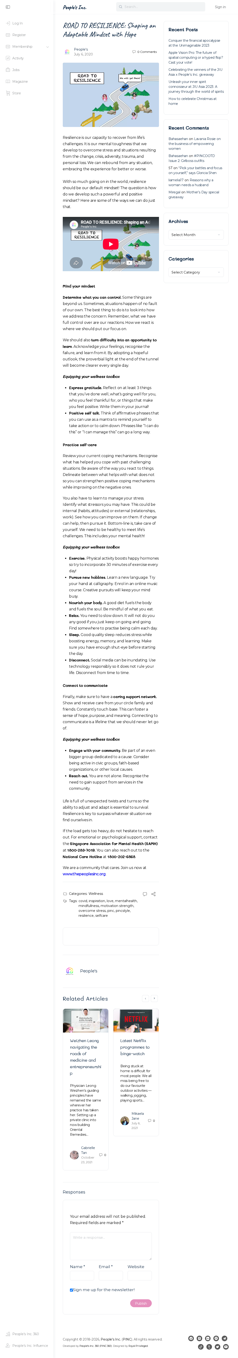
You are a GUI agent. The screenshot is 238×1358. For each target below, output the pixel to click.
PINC (127, 1339)
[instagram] (199, 1338)
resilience (86, 915)
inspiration (97, 901)
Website (136, 1266)
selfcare (101, 915)
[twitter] (217, 1347)
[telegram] (224, 1338)
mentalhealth (126, 901)
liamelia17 (176, 180)
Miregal (174, 192)
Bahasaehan (178, 139)
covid (83, 901)
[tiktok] (201, 1347)
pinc (110, 911)
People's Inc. (74, 7)
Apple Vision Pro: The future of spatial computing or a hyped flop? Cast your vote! (196, 58)
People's (81, 49)
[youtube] (226, 1347)
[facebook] (191, 1338)
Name (77, 1266)
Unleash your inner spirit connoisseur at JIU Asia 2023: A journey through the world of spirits (196, 87)
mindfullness (89, 906)
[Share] (153, 895)
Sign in (220, 7)
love (110, 901)
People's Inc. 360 (89, 1346)
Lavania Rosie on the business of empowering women (195, 144)
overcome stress (92, 911)
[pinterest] (216, 1338)
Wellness (96, 894)
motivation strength (117, 906)
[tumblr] (209, 1347)
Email (106, 1266)
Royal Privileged (138, 1346)
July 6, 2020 (83, 54)
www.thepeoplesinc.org (84, 874)
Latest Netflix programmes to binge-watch (135, 1047)
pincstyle (123, 911)
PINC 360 (105, 1346)
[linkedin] (208, 1338)
